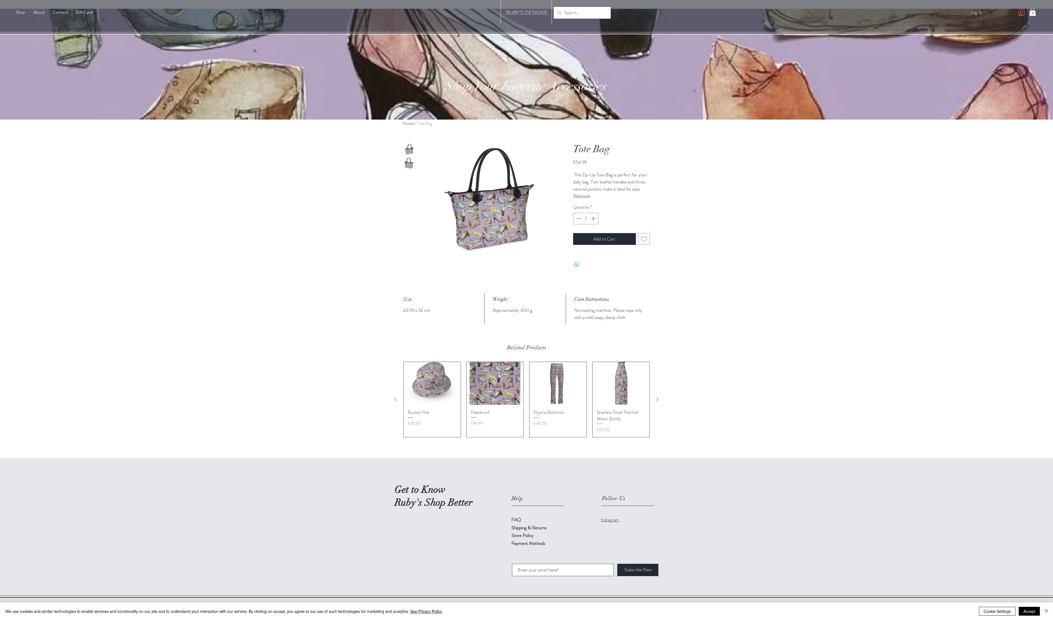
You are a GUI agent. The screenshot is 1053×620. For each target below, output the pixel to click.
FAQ (516, 519)
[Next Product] (657, 399)
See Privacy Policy (426, 611)
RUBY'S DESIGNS (527, 13)
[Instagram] (1021, 12)
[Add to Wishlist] (644, 239)
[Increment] (594, 218)
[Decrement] (578, 218)
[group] (526, 399)
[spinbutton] (586, 218)
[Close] (1046, 611)
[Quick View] (432, 383)
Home (408, 123)
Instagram (610, 519)
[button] (1032, 12)
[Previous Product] (395, 399)
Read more (581, 195)
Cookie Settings (997, 611)
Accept (1029, 611)
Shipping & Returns (529, 527)
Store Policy (522, 535)
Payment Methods (528, 543)
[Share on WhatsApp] (576, 264)
